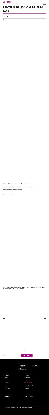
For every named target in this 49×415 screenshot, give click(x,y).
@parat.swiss (25, 366)
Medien (44, 4)
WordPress (19, 407)
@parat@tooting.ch (23, 365)
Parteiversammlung (8, 385)
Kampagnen (7, 375)
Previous (4, 318)
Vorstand (6, 386)
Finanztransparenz (28, 386)
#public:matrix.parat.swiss (24, 369)
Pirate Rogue (26, 407)
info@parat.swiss (35, 366)
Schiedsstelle (7, 388)
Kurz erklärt (26, 375)
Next (45, 318)
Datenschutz (26, 388)
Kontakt (25, 399)
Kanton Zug (19, 187)
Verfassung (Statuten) (28, 385)
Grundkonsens (27, 377)
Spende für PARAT (28, 401)
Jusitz (13, 187)
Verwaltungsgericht (29, 187)
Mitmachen (26, 398)
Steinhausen (7, 398)
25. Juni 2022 (6, 16)
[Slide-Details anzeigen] (24, 318)
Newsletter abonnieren (28, 396)
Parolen (6, 377)
